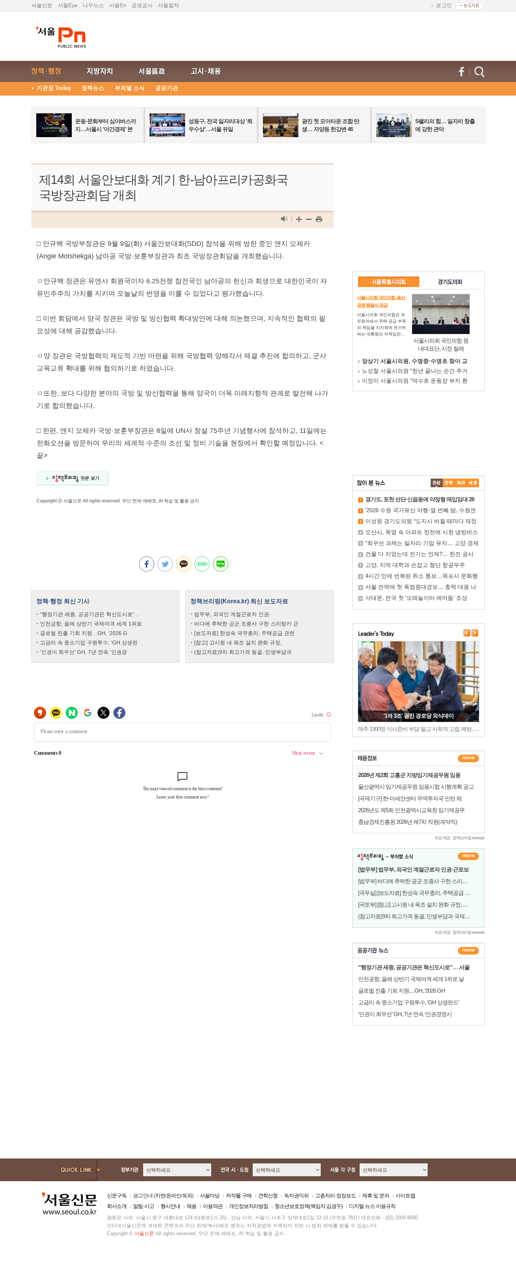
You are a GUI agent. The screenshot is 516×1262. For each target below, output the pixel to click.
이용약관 (212, 1206)
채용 (191, 1206)
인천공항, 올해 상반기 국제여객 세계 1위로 (91, 624)
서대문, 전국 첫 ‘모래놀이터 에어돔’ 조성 (416, 598)
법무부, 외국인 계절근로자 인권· (232, 614)
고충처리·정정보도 (335, 1195)
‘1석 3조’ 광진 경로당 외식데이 (418, 715)
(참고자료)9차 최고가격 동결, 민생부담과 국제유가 (416, 916)
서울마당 (209, 1195)
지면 (160, 1195)
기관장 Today (54, 88)
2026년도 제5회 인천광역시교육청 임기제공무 (411, 810)
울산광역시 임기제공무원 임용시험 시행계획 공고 (416, 786)
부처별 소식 (130, 88)
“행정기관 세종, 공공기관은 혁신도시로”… (90, 614)
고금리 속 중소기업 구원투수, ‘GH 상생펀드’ (408, 1002)
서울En (117, 5)
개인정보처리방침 (248, 1206)
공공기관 (166, 88)
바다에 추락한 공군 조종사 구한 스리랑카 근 (246, 624)
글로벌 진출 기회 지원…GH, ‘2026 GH (401, 990)
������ (468, 951)
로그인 (444, 5)
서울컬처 (168, 5)
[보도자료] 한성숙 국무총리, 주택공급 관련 (244, 633)
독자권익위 (296, 1195)
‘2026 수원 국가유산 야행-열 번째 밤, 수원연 (420, 510)
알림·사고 (143, 1206)
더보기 (468, 758)
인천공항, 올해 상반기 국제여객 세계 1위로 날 (411, 979)
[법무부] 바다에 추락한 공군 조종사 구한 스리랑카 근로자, (424, 881)
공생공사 (142, 5)
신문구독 (117, 1195)
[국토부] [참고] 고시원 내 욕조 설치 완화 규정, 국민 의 (419, 904)
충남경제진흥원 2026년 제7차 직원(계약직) (407, 822)
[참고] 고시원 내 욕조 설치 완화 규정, (238, 642)
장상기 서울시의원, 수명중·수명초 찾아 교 (415, 361)
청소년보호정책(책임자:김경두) (309, 1206)
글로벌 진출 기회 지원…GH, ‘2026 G (83, 633)
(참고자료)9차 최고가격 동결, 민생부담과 (243, 652)
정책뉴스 (93, 88)
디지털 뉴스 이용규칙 (372, 1206)
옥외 (187, 1195)
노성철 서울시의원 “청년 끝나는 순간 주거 (415, 371)
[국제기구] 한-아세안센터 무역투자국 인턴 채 (410, 798)
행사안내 (170, 1206)
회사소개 (117, 1206)
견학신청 (268, 1195)
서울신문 (42, 5)
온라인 (173, 1195)
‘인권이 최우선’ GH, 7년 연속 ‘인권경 (83, 652)
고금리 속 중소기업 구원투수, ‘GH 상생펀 (88, 642)
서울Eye (67, 5)
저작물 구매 (239, 1195)
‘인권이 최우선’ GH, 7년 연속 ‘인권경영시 (405, 1014)
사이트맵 (405, 1195)
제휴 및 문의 (375, 1195)
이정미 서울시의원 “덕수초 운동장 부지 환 (415, 380)
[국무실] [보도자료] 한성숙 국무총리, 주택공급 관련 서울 (422, 893)
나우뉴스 (93, 5)
